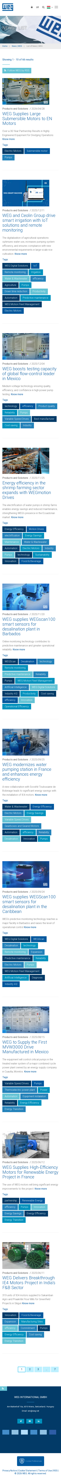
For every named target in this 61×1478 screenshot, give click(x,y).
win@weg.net (33, 1411)
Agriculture (10, 285)
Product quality (46, 406)
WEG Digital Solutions (16, 265)
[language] (50, 7)
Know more (8, 139)
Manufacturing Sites (32, 1321)
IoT (35, 265)
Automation (11, 297)
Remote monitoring (15, 272)
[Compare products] (37, 7)
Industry (27, 425)
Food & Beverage (31, 561)
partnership (11, 1200)
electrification (12, 535)
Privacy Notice (10, 1470)
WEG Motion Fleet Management (22, 304)
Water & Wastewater (16, 278)
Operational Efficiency (17, 706)
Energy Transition (14, 1109)
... (46, 1369)
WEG (6, 7)
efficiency (38, 278)
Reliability (10, 412)
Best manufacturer (44, 418)
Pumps (8, 157)
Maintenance (12, 541)
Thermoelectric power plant (20, 1089)
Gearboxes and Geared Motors (22, 825)
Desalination (27, 661)
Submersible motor (37, 150)
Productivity (39, 291)
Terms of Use (45, 1470)
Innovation (10, 561)
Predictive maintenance (35, 297)
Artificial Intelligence (16, 687)
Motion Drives (36, 529)
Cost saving (11, 425)
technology (11, 406)
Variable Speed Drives (17, 418)
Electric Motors (13, 150)
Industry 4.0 (11, 693)
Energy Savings (33, 535)
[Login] (31, 7)
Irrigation (36, 272)
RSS (55, 1470)
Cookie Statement (27, 1470)
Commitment (28, 1328)
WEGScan (10, 661)
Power (43, 1089)
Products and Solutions (15, 108)
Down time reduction (16, 291)
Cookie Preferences (33, 1461)
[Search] (43, 7)
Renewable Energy (32, 1200)
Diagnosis (37, 977)
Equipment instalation (34, 1096)
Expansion (36, 951)
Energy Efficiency (14, 529)
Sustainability (42, 554)
